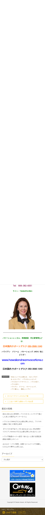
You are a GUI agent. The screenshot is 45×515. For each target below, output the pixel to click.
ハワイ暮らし (15, 389)
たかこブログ (33, 377)
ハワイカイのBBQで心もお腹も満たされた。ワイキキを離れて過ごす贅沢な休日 (22, 423)
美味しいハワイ (26, 389)
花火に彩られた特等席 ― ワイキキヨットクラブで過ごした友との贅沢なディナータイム (22, 415)
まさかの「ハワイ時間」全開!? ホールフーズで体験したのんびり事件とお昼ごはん (22, 445)
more (21, 512)
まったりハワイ (15, 379)
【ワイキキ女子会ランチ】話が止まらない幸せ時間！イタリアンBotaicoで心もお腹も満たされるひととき (22, 430)
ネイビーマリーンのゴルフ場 (17, 396)
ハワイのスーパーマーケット (20, 382)
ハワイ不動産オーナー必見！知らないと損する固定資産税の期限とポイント (22, 438)
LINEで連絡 (10, 512)
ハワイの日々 (35, 382)
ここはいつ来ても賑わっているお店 (20, 401)
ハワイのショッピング (29, 379)
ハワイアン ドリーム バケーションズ (23, 386)
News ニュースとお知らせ (19, 377)
